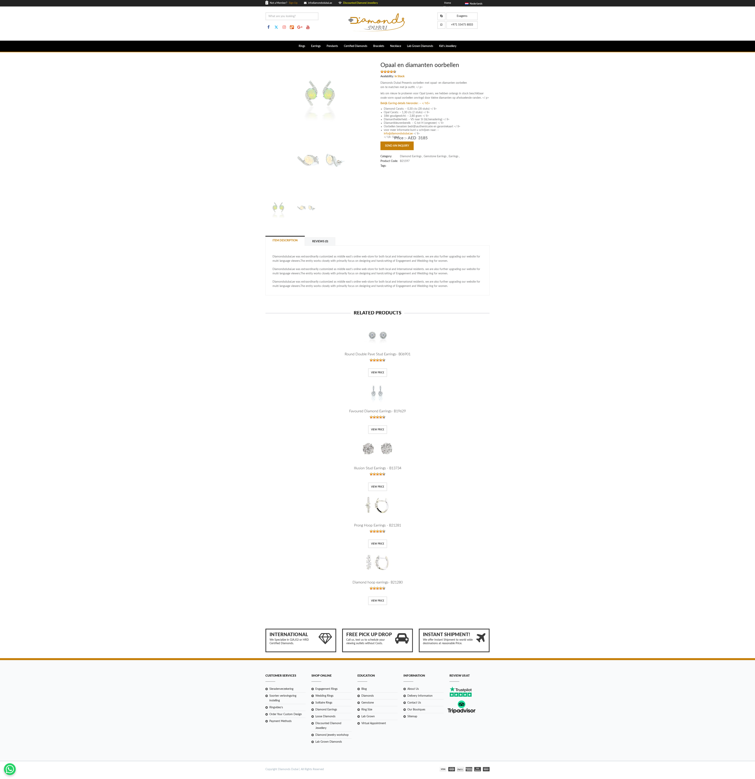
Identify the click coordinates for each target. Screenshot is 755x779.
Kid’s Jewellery (447, 46)
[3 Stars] (388, 71)
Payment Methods (280, 721)
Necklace (395, 46)
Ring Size (366, 709)
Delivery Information (420, 695)
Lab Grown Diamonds (420, 46)
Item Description (285, 240)
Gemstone (367, 702)
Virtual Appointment (373, 723)
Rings (302, 46)
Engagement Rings (326, 689)
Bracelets (378, 46)
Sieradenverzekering (281, 689)
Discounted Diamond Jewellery (328, 725)
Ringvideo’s (276, 707)
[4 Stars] (391, 71)
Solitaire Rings (323, 702)
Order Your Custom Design (285, 714)
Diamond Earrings (326, 709)
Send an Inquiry (397, 145)
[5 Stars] (394, 71)
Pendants (332, 46)
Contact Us (414, 702)
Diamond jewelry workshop (332, 735)
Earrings (316, 46)
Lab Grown (368, 716)
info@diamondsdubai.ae (398, 133)
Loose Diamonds (325, 716)
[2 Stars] (385, 71)
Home (447, 3)
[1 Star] (382, 71)
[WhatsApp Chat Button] (10, 769)
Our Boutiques (416, 709)
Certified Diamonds (355, 46)
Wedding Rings (324, 695)
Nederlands (475, 4)
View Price (377, 372)
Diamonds (367, 695)
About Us (413, 689)
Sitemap (412, 716)
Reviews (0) (320, 241)
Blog (364, 689)
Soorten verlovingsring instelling (282, 698)
